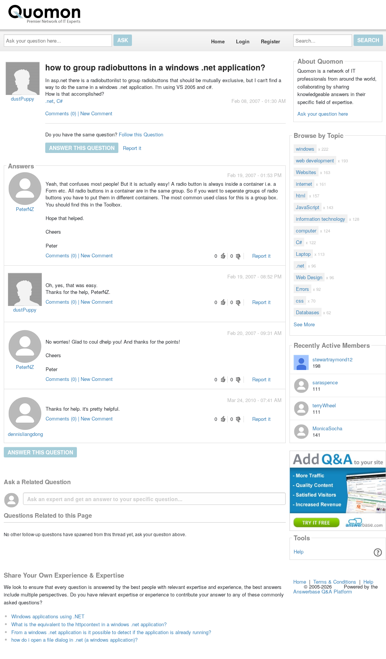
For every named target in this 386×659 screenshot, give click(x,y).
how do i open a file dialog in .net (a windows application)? (74, 639)
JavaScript (307, 207)
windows (305, 148)
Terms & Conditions (334, 581)
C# (60, 100)
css (300, 300)
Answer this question (82, 147)
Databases (307, 312)
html (300, 195)
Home (218, 41)
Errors (302, 288)
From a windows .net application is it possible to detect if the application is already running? (111, 632)
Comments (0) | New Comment (78, 113)
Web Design (309, 277)
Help (298, 551)
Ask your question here (322, 113)
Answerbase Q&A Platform (322, 591)
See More (304, 324)
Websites (306, 172)
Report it (132, 147)
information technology (320, 218)
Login (243, 41)
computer (306, 230)
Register (270, 41)
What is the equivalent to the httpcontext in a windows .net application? (89, 624)
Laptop (303, 253)
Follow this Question (141, 134)
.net (49, 100)
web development (315, 160)
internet (304, 183)
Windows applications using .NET (47, 616)
